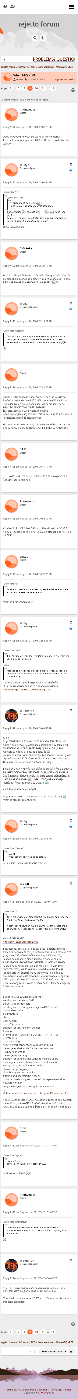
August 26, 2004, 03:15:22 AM (27, 321)
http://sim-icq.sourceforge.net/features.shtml (42, 1093)
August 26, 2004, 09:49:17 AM (27, 466)
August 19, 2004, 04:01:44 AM (27, 182)
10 (36, 88)
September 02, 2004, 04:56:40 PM (30, 1278)
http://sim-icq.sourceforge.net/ (20, 941)
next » (71, 79)
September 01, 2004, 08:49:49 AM (30, 901)
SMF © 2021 (20, 1389)
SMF (9, 1389)
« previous (61, 79)
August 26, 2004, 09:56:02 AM (27, 518)
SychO (50, 1392)
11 (43, 88)
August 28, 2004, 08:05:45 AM (27, 728)
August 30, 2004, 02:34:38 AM (27, 838)
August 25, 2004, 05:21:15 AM (27, 265)
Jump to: (34, 1351)
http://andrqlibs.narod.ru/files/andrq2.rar (26, 689)
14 (52, 88)
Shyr (26, 165)
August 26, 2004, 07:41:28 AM (27, 387)
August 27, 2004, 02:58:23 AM (27, 640)
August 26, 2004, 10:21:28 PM (27, 574)
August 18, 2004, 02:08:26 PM (27, 127)
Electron (28, 711)
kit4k (26, 884)
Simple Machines (38, 1389)
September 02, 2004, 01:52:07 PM (30, 1212)
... (15, 88)
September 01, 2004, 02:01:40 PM (30, 1145)
